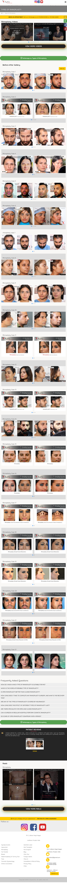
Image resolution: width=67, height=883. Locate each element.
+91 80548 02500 (51, 864)
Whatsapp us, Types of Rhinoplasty (34, 58)
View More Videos (33, 46)
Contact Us (54, 873)
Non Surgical (27, 849)
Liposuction (4, 847)
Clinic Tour (26, 854)
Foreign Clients (28, 856)
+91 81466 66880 (51, 863)
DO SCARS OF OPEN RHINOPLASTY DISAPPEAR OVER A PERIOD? (21, 716)
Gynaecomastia (5, 845)
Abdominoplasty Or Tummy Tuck (10, 856)
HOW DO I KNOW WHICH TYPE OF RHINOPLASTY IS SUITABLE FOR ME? (23, 684)
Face (2, 859)
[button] (32, 90)
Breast (3, 854)
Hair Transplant (28, 847)
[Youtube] (41, 1)
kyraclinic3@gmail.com (53, 857)
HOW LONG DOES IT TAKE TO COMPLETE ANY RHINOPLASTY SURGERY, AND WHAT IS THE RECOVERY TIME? (32, 697)
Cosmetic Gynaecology (7, 861)
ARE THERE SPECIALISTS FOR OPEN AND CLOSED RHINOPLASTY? (21, 709)
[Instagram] (35, 1)
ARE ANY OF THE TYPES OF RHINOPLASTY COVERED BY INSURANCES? (23, 701)
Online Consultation (6, 863)
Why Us (26, 859)
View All (62, 68)
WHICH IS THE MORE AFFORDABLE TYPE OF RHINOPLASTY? (19, 688)
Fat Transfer (4, 852)
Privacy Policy (27, 863)
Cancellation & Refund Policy (32, 861)
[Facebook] (38, 1)
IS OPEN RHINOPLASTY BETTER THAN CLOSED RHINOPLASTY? (20, 692)
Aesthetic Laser (28, 845)
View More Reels (33, 809)
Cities (25, 866)
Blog (25, 852)
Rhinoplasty (4, 849)
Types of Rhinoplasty (10, 13)
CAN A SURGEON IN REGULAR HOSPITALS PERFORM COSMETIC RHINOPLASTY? (25, 712)
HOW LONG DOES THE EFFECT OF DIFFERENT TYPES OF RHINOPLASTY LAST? (25, 705)
